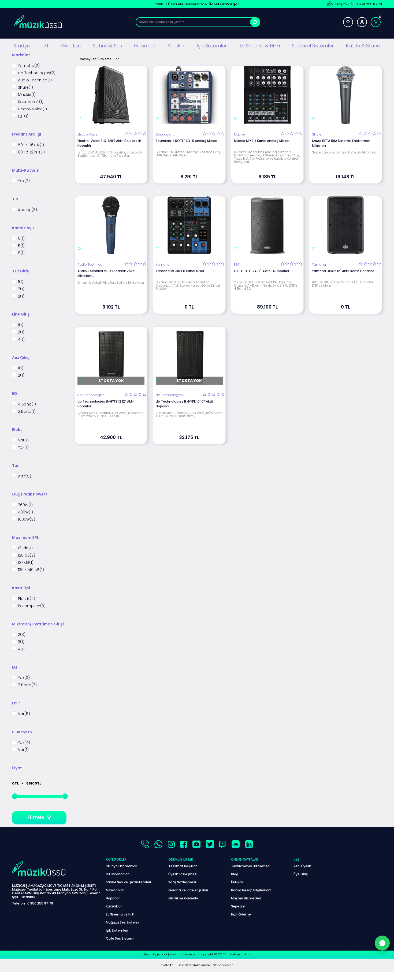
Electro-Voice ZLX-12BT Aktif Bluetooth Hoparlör (109, 143)
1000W (26, 519)
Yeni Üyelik (302, 866)
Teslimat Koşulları (183, 866)
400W (25, 512)
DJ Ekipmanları (117, 874)
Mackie (27, 94)
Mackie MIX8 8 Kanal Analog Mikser (261, 140)
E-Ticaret (181, 965)
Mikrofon (70, 45)
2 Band (27, 411)
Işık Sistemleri (212, 45)
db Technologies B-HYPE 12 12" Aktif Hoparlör (106, 403)
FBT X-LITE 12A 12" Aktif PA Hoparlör (261, 271)
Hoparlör (144, 45)
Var (23, 440)
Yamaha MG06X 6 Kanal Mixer (180, 271)
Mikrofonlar (115, 890)
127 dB (26, 562)
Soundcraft (30, 101)
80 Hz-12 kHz (31, 152)
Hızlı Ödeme (241, 914)
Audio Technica (35, 80)
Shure (25, 87)
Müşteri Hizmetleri (246, 898)
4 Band (27, 404)
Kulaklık (176, 45)
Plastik (26, 598)
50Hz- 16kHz (31, 144)
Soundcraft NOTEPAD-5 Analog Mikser (186, 140)
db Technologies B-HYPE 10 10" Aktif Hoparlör (184, 403)
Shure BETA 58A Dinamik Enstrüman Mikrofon (341, 143)
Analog (27, 209)
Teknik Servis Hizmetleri (250, 866)
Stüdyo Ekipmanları (121, 866)
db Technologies (36, 72)
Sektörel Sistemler (313, 45)
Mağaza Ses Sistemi (122, 922)
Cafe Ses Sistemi (120, 938)
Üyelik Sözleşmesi (182, 874)
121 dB (25, 548)
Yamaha (29, 65)
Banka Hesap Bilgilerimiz (251, 890)
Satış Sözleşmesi (182, 882)
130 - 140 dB (31, 570)
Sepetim (238, 906)
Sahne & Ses (107, 45)
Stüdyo (21, 45)
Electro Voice (32, 109)
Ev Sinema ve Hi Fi (120, 914)
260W (25, 504)
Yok (24, 181)
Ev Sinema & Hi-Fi (260, 45)
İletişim (341, 4)
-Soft (167, 965)
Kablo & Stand (363, 45)
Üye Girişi (300, 874)
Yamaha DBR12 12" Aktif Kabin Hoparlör (343, 271)
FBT (23, 116)
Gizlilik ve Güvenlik (183, 898)
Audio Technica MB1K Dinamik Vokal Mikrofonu (106, 273)
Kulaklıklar (114, 906)
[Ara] (255, 22)
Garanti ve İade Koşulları (188, 890)
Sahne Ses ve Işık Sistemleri (128, 882)
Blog (234, 874)
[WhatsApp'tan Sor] (382, 943)
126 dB (26, 555)
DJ (45, 45)
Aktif (24, 476)
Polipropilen (32, 605)
